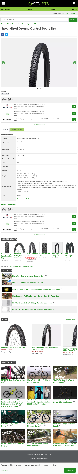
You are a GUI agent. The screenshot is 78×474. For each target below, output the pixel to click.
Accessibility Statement (39, 462)
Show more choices (39, 124)
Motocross (48, 454)
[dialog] (39, 468)
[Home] (38, 3)
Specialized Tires (32, 24)
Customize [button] (4, 470)
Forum (74, 9)
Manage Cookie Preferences (39, 458)
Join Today (65, 13)
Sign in (73, 13)
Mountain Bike (38, 454)
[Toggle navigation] (3, 4)
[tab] (5, 130)
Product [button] (53, 9)
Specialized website (23, 199)
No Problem (70, 470)
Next (75, 63)
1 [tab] (37, 88)
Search (72, 19)
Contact (29, 454)
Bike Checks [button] (5, 9)
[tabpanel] (39, 63)
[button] (2, 34)
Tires (13, 24)
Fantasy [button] (30, 9)
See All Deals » (71, 319)
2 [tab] (40, 88)
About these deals (5, 323)
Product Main (5, 24)
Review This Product (8, 204)
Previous (3, 63)
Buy (74, 106)
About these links (6, 100)
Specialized (21, 24)
